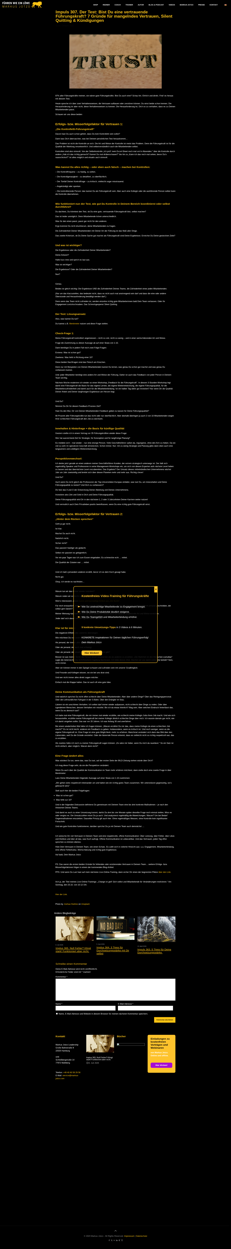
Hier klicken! (92, 653)
